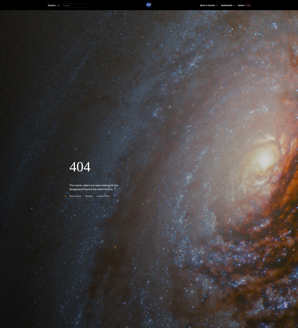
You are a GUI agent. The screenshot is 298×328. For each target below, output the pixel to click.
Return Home (75, 196)
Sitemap (89, 196)
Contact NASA (103, 196)
